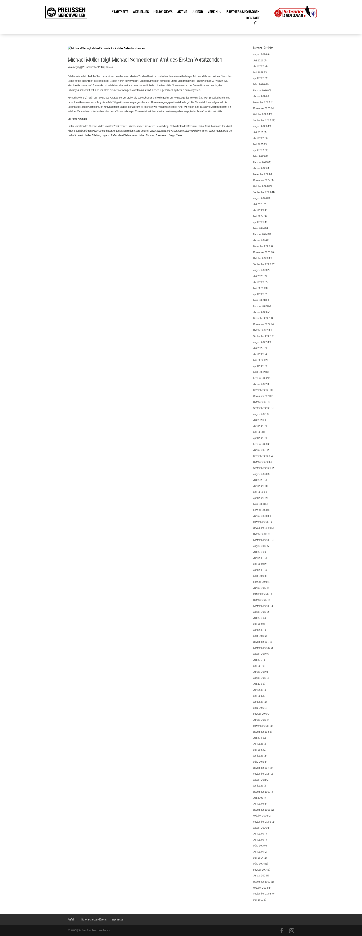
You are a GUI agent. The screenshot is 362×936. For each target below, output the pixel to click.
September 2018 (261, 606)
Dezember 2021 (261, 390)
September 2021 (261, 408)
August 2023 (260, 270)
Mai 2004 (258, 857)
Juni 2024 (258, 210)
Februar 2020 (260, 510)
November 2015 (261, 731)
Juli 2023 (258, 276)
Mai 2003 (258, 899)
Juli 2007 (258, 798)
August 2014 (259, 780)
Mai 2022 (258, 360)
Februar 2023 (260, 306)
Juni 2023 (258, 282)
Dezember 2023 (261, 246)
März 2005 (259, 845)
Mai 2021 (258, 432)
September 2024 (262, 192)
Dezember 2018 (261, 594)
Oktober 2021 (260, 402)
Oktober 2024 (260, 186)
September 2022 (262, 336)
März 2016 (258, 708)
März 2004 (259, 863)
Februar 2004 (260, 869)
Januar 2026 (260, 96)
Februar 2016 (260, 713)
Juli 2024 (258, 204)
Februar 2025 (260, 162)
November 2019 (261, 528)
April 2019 (258, 570)
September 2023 (262, 264)
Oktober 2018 (260, 600)
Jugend (197, 12)
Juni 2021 (258, 426)
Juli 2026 (258, 60)
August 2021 (259, 414)
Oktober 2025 (260, 114)
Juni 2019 (258, 558)
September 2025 (262, 120)
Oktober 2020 (260, 462)
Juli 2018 (257, 618)
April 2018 (258, 630)
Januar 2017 (259, 672)
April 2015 (258, 755)
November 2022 (261, 324)
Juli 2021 (257, 420)
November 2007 (261, 791)
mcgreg (76, 67)
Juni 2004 (258, 851)
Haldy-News (163, 12)
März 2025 (259, 156)
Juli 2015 (257, 738)
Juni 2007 (258, 803)
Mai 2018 (258, 624)
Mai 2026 (258, 72)
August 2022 (260, 342)
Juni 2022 (258, 354)
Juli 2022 (258, 348)
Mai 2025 (258, 144)
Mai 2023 (258, 288)
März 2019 (258, 576)
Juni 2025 (258, 138)
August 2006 (260, 828)
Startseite (120, 12)
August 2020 (260, 474)
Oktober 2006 (260, 815)
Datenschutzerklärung (93, 919)
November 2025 (261, 108)
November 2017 (261, 642)
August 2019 (259, 546)
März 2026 (259, 84)
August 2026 (260, 54)
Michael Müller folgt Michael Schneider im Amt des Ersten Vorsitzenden (145, 60)
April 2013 (258, 785)
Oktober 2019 (260, 534)
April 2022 (258, 366)
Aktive (182, 12)
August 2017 (259, 654)
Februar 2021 (260, 444)
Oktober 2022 (260, 330)
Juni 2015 (258, 743)
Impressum (118, 919)
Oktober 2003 (260, 887)
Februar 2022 (260, 378)
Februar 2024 (260, 234)
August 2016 (259, 678)
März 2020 (259, 504)
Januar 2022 (260, 384)
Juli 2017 (257, 660)
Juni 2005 (258, 839)
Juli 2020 (258, 480)
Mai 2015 (258, 750)
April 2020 (258, 498)
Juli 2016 (257, 683)
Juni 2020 (258, 486)
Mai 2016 (258, 696)
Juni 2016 (258, 690)
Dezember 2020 (261, 456)
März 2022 (259, 372)
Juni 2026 (258, 66)
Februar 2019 (260, 582)
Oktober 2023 (260, 258)
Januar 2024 (260, 240)
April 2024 (258, 222)
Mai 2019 (258, 564)
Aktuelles (141, 12)
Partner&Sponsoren (243, 12)
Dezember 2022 (261, 318)
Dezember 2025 (261, 102)
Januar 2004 (260, 875)
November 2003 (261, 881)
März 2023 (259, 300)
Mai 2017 (257, 666)
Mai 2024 (258, 216)
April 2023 (258, 294)
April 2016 (258, 702)
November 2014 (261, 768)
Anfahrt (72, 919)
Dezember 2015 (261, 726)
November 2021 (261, 396)
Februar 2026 (260, 90)
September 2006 (262, 821)
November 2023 (261, 252)
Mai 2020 (258, 492)
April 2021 (258, 438)
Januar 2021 (259, 450)
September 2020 (262, 468)
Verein (213, 12)
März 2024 (259, 228)
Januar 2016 (259, 720)
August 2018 (259, 612)
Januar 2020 (260, 516)
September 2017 (261, 648)
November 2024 (261, 180)
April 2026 (258, 78)
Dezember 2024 (261, 174)
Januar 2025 (260, 168)
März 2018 (258, 636)
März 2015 (258, 761)
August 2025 (260, 126)
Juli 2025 (258, 132)
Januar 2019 (259, 588)
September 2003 (262, 893)
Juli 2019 (257, 552)
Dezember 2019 (261, 522)
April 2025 (258, 150)
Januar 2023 (260, 312)
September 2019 (261, 540)
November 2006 (261, 809)
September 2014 (261, 773)
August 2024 (260, 198)
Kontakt (253, 19)
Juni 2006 (258, 833)
